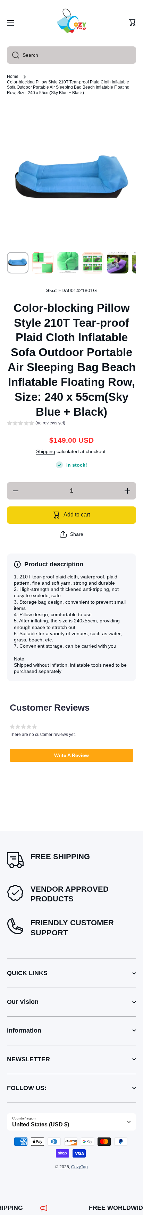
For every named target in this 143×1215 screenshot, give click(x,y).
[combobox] (71, 55)
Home (12, 76)
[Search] (13, 55)
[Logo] (71, 22)
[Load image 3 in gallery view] (67, 262)
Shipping (45, 451)
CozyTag (79, 1166)
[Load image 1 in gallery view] (17, 262)
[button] (132, 22)
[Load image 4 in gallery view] (92, 262)
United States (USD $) (40, 1124)
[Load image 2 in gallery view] (42, 262)
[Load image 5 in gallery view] (117, 262)
